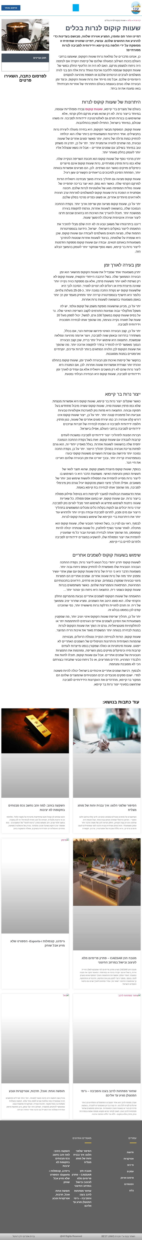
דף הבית (137, 20)
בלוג (129, 20)
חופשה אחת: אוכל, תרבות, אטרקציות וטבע (37, 1091)
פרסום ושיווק (127, 1178)
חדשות (130, 1152)
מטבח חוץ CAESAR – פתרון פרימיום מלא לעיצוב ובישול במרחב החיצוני (81, 1178)
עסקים (130, 1171)
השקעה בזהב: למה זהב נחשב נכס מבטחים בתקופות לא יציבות (61, 1158)
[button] (76, 7)
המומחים (129, 1184)
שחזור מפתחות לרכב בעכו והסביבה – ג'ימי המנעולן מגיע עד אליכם (82, 1198)
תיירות (130, 1165)
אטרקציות (129, 1159)
